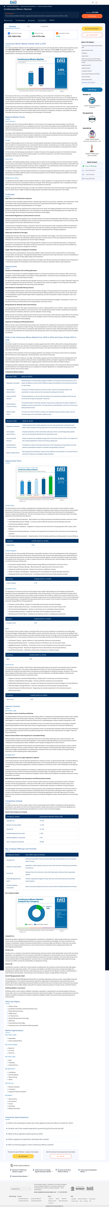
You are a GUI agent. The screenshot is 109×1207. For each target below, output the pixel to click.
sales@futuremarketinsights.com (47, 1192)
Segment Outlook (86, 68)
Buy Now (93, 16)
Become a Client (52, 1201)
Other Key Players (86, 76)
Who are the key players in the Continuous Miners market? (31, 1145)
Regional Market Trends (87, 50)
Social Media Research (36, 1201)
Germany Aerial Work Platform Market (64, 1171)
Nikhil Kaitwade (21, 20)
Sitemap (86, 1201)
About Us (51, 1198)
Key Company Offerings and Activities (91, 74)
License (51, 20)
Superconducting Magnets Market (88, 1171)
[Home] (5, 6)
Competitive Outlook (87, 71)
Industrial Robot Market (19, 1176)
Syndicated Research (23, 1198)
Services (19, 1196)
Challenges (84, 53)
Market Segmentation (87, 79)
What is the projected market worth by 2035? (25, 1134)
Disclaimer (73, 1199)
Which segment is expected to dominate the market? (28, 1139)
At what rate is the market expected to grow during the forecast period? (36, 1128)
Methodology (92, 90)
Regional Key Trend (86, 65)
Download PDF (93, 35)
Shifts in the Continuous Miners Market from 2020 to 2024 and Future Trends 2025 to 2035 (92, 60)
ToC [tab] (28, 26)
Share (61, 91)
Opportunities (85, 56)
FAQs (81, 1201)
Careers (57, 1198)
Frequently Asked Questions (88, 82)
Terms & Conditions (82, 1199)
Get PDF (61, 1156)
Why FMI (64, 1198)
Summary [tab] (12, 26)
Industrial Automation (13, 6)
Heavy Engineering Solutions (28, 6)
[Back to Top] (105, 1193)
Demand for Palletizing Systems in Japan (19, 1171)
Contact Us (51, 1203)
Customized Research (36, 1198)
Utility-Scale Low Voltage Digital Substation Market (43, 1171)
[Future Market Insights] (13, 2)
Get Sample (24, 1156)
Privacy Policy (92, 1199)
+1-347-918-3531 (62, 1192)
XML (90, 1201)
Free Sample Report (93, 29)
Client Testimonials (63, 1201)
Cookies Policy (74, 1201)
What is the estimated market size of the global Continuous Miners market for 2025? (40, 1123)
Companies (44, 26)
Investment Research (23, 1201)
